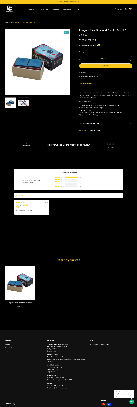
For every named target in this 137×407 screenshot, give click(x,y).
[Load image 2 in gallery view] (23, 103)
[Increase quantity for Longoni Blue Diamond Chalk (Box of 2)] (130, 52)
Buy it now (105, 66)
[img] (20, 202)
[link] (30, 9)
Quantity (81, 52)
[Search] (116, 9)
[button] (118, 9)
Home (6, 23)
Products (11, 23)
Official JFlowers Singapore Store (99, 344)
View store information (86, 84)
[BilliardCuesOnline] (9, 9)
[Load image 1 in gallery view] (10, 103)
